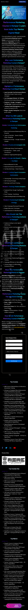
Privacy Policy (5, 452)
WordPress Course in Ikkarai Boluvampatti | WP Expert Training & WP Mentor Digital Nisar (15, 532)
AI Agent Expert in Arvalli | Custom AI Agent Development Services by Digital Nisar (14, 523)
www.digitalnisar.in (19, 327)
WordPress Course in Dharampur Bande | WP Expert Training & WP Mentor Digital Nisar (14, 510)
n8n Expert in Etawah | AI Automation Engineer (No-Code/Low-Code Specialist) (13, 494)
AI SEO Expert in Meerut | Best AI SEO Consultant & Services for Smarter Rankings (13, 567)
